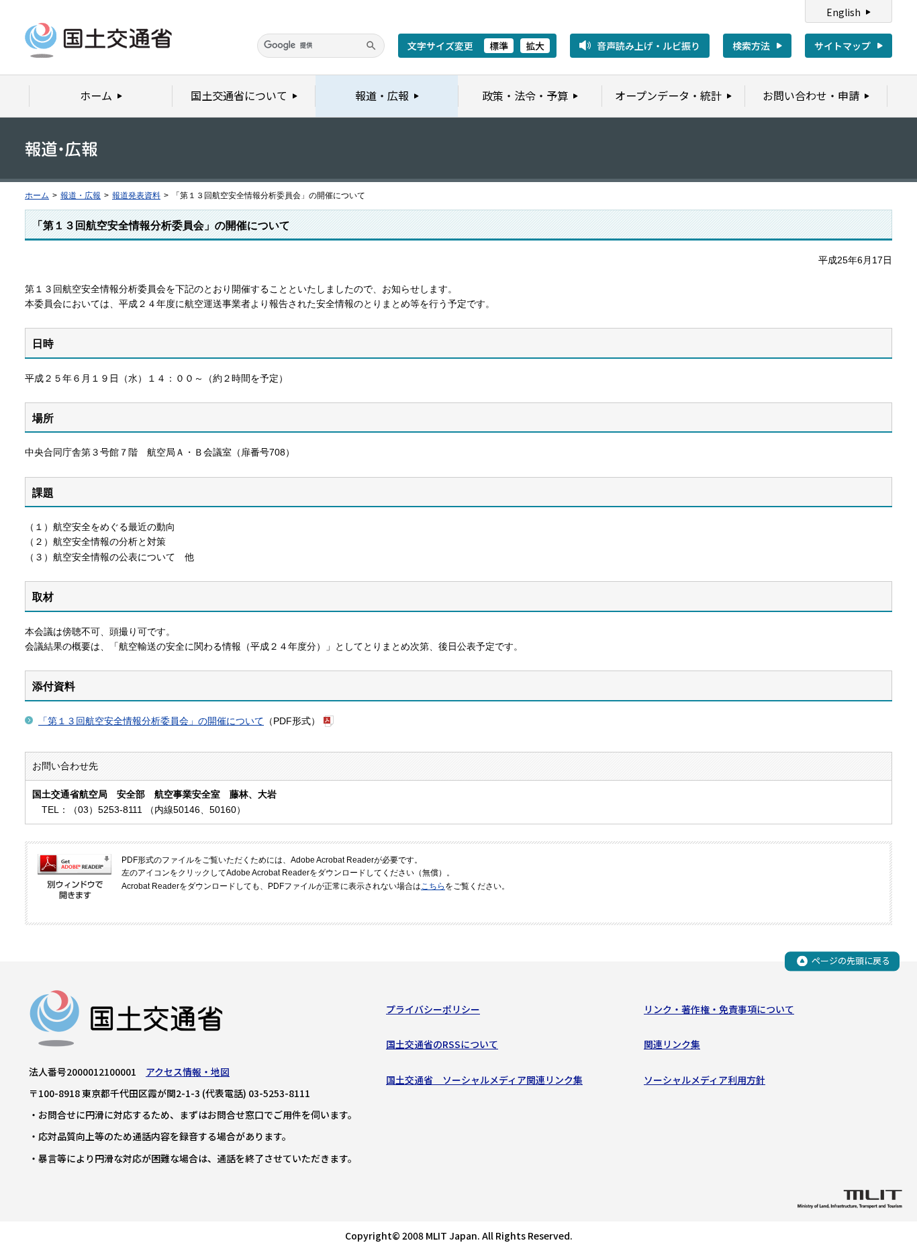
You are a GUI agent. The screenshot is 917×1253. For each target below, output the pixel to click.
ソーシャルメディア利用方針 (704, 1079)
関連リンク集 (672, 1044)
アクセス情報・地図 (188, 1071)
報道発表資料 (136, 195)
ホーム (37, 195)
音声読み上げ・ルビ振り (648, 45)
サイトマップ (842, 45)
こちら (433, 886)
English (843, 12)
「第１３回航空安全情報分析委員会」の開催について (151, 721)
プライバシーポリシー (433, 1009)
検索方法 (751, 45)
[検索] (371, 46)
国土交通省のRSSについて (442, 1044)
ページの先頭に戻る (851, 960)
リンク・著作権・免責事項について (719, 1009)
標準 (498, 45)
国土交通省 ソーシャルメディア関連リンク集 (484, 1079)
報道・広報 (80, 195)
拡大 (535, 45)
